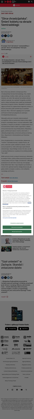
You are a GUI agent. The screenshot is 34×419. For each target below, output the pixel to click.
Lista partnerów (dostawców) (9, 217)
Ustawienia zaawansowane (17, 223)
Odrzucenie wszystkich (17, 227)
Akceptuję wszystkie (17, 231)
